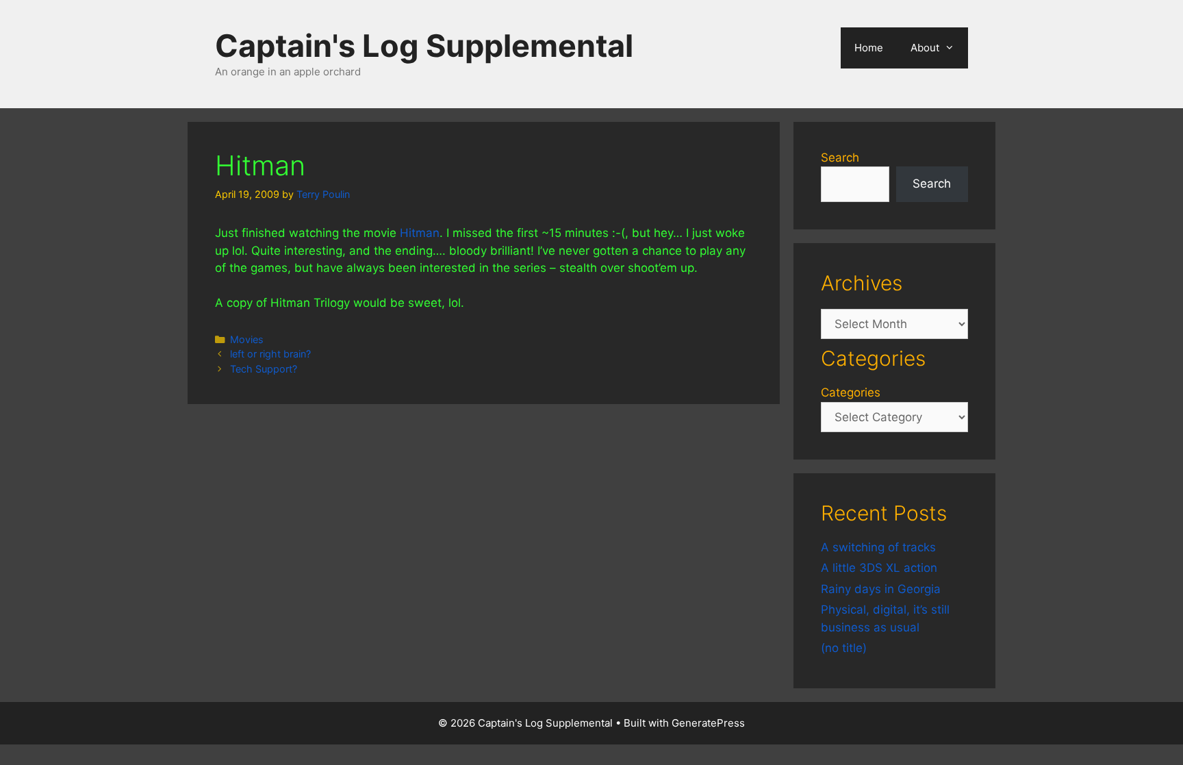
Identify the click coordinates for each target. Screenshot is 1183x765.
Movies (247, 339)
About (925, 47)
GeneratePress (708, 722)
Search (840, 157)
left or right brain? (270, 354)
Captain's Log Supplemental (424, 45)
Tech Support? (263, 369)
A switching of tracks (878, 547)
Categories (850, 392)
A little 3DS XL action (879, 568)
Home (868, 47)
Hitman (420, 233)
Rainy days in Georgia (881, 589)
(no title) (844, 648)
